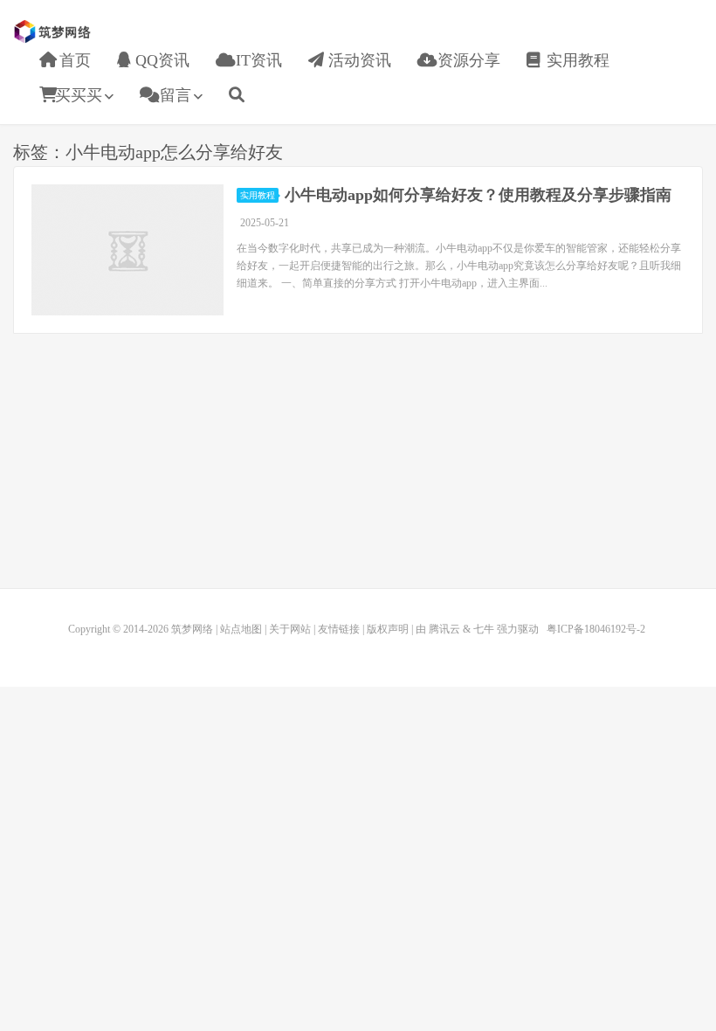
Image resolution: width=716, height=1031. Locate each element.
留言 (173, 95)
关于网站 (290, 629)
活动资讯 (357, 60)
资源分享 (466, 60)
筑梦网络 (54, 31)
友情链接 (339, 629)
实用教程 (575, 60)
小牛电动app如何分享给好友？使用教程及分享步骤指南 (478, 195)
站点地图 (241, 629)
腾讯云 (444, 629)
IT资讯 (256, 60)
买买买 (78, 95)
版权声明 (388, 629)
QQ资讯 (160, 60)
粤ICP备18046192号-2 (596, 629)
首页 (73, 60)
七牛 (483, 629)
